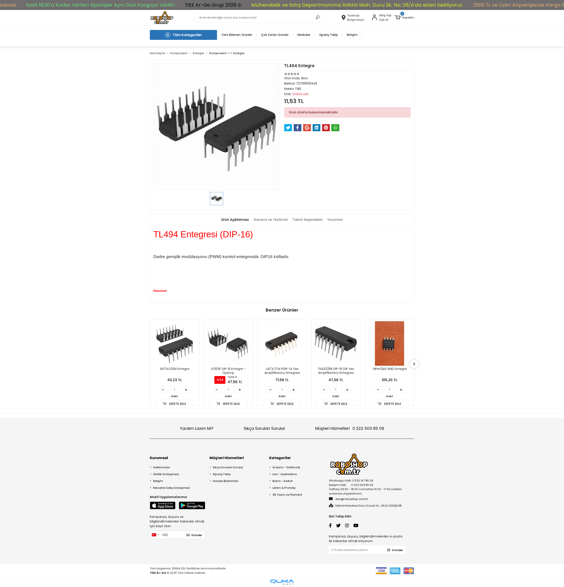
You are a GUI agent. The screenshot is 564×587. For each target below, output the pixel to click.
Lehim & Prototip (284, 488)
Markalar (303, 35)
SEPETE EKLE (177, 404)
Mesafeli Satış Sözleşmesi (171, 488)
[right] (414, 364)
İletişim (352, 35)
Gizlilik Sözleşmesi (166, 474)
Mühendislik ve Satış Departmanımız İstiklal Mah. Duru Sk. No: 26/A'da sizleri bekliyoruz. (357, 5)
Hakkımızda (161, 467)
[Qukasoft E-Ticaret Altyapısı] (282, 582)
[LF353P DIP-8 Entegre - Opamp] (228, 343)
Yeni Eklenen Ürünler (236, 35)
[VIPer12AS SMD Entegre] (389, 343)
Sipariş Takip (328, 35)
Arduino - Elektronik (286, 467)
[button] (404, 17)
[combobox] (155, 535)
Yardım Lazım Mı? (196, 428)
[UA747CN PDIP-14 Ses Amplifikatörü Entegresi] (282, 343)
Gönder (196, 535)
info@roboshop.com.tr (352, 499)
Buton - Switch (283, 481)
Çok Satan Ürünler (275, 35)
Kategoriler (280, 457)
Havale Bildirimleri (225, 481)
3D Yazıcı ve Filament (287, 495)
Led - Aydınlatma (285, 474)
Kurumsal (159, 457)
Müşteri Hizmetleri (349, 428)
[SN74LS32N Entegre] (174, 343)
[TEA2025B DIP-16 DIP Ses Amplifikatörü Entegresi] (336, 343)
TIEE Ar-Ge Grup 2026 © (213, 5)
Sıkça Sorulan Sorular (264, 428)
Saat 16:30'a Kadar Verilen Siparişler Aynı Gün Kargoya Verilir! (100, 5)
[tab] (235, 220)
